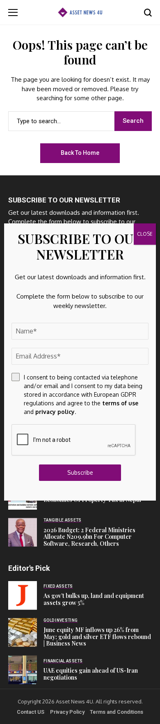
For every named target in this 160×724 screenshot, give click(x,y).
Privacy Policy (67, 712)
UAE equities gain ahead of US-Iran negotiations (90, 674)
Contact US (30, 712)
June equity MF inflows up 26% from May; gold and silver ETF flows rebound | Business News (97, 637)
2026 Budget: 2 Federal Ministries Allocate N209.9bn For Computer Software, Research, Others (89, 537)
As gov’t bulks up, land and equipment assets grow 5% (93, 599)
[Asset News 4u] (80, 12)
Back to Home (80, 152)
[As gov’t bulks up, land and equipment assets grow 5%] (22, 595)
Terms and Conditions (116, 712)
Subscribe (80, 472)
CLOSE (145, 234)
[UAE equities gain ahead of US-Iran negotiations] (22, 669)
